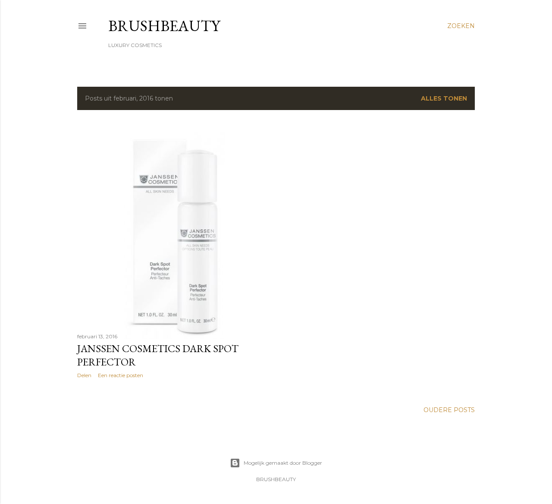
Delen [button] (84, 375)
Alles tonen (444, 98)
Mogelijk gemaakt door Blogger (283, 463)
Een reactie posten (120, 375)
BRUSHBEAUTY (164, 26)
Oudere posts (449, 410)
